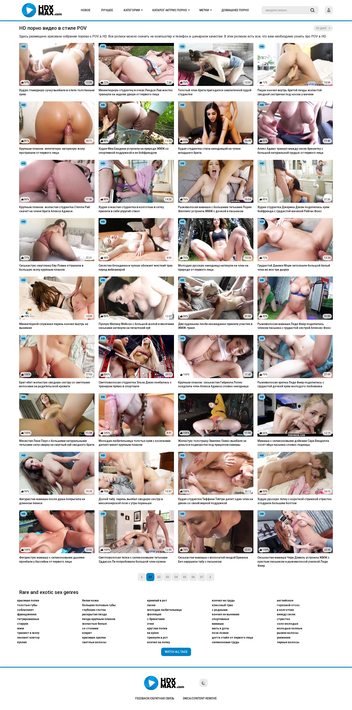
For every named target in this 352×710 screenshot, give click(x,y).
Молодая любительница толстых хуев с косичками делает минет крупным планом (134, 443)
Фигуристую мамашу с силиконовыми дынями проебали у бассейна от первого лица (52, 559)
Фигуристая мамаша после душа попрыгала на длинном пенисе (52, 501)
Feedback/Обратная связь (154, 698)
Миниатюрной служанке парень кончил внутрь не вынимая (53, 326)
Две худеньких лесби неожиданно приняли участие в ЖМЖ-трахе (215, 326)
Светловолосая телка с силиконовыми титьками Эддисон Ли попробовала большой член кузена (133, 559)
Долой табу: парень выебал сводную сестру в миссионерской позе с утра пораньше (131, 501)
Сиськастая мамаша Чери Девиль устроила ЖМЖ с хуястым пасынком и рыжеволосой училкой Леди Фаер (293, 561)
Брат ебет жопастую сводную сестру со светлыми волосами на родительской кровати (54, 384)
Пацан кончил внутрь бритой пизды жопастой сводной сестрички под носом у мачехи (289, 92)
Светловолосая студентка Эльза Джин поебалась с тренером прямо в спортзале (135, 384)
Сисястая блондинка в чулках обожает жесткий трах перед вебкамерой (136, 267)
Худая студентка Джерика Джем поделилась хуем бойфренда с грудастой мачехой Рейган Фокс (293, 209)
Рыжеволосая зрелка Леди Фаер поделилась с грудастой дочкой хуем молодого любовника (290, 384)
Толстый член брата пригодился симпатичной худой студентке (214, 92)
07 (201, 577)
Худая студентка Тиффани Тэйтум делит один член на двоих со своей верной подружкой (215, 501)
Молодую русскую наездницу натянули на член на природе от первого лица (213, 267)
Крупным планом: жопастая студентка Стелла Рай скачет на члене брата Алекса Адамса (54, 209)
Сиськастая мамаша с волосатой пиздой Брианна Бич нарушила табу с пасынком (213, 559)
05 (184, 577)
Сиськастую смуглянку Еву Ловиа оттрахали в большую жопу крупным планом (51, 267)
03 (167, 577)
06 (193, 577)
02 (159, 577)
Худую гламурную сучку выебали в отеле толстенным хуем (57, 92)
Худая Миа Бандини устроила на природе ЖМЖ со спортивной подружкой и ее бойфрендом (134, 150)
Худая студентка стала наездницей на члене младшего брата (209, 150)
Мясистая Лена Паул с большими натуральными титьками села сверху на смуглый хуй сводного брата (56, 443)
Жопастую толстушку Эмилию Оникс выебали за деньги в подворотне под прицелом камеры (212, 443)
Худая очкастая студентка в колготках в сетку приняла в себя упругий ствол (131, 209)
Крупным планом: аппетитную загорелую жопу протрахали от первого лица (52, 150)
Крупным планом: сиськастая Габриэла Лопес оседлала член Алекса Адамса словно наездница (213, 384)
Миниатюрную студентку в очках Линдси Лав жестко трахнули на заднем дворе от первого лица (136, 92)
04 (176, 577)
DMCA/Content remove (200, 698)
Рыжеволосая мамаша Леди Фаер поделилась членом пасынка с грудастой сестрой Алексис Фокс (294, 326)
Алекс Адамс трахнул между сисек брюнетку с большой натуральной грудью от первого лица (290, 150)
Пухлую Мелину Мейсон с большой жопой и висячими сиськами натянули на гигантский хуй (136, 326)
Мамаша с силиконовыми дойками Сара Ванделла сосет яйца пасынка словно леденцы (293, 443)
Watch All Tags (176, 651)
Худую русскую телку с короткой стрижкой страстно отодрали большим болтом (294, 501)
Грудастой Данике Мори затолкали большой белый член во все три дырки (293, 267)
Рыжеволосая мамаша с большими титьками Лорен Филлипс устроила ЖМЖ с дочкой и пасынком (215, 209)
